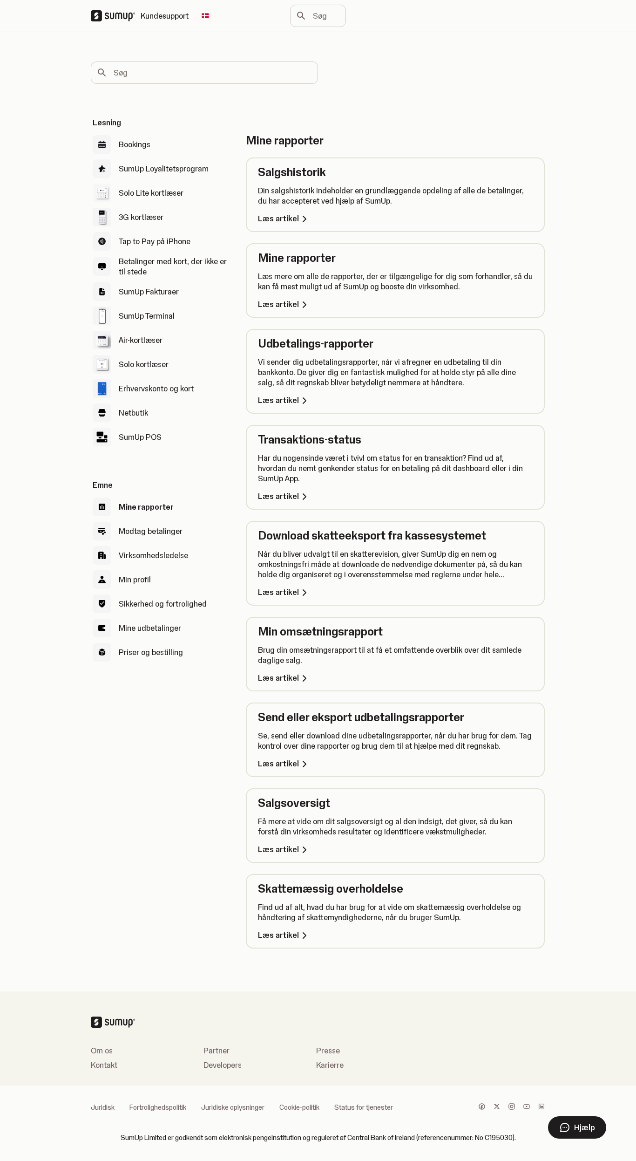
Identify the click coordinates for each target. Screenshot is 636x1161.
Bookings (134, 144)
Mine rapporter (146, 507)
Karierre (330, 1065)
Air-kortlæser (140, 340)
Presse (328, 1050)
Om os (102, 1050)
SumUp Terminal (147, 316)
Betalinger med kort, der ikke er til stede (173, 266)
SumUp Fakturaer (149, 291)
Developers (222, 1065)
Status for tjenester (363, 1107)
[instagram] (511, 1107)
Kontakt (104, 1065)
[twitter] (497, 1107)
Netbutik (133, 412)
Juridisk (103, 1107)
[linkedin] (541, 1107)
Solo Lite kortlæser (151, 193)
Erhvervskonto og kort (156, 388)
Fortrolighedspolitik (157, 1107)
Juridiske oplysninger (232, 1107)
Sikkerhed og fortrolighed (163, 603)
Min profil (135, 579)
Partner (216, 1050)
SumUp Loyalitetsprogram (164, 168)
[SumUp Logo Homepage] (116, 16)
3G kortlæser (141, 217)
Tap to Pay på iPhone (154, 241)
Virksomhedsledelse (153, 555)
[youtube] (526, 1107)
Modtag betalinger (151, 531)
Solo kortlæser (144, 364)
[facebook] (482, 1107)
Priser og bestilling (151, 652)
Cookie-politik (299, 1107)
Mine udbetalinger (150, 628)
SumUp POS (140, 437)
